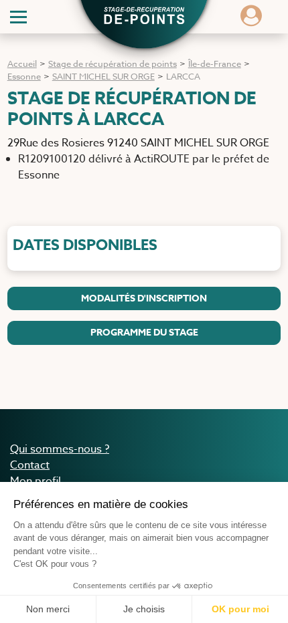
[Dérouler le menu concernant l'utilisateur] (251, 20)
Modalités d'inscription (144, 298)
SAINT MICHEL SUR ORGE (103, 76)
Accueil (22, 63)
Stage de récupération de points (112, 63)
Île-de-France (214, 63)
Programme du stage (144, 333)
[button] (144, 17)
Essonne (24, 76)
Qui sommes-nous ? (59, 449)
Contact (30, 465)
